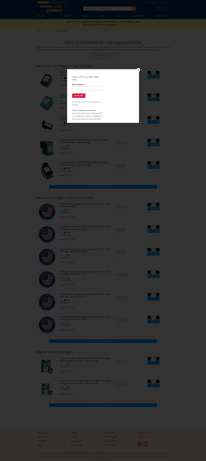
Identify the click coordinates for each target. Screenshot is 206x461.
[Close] (138, 70)
